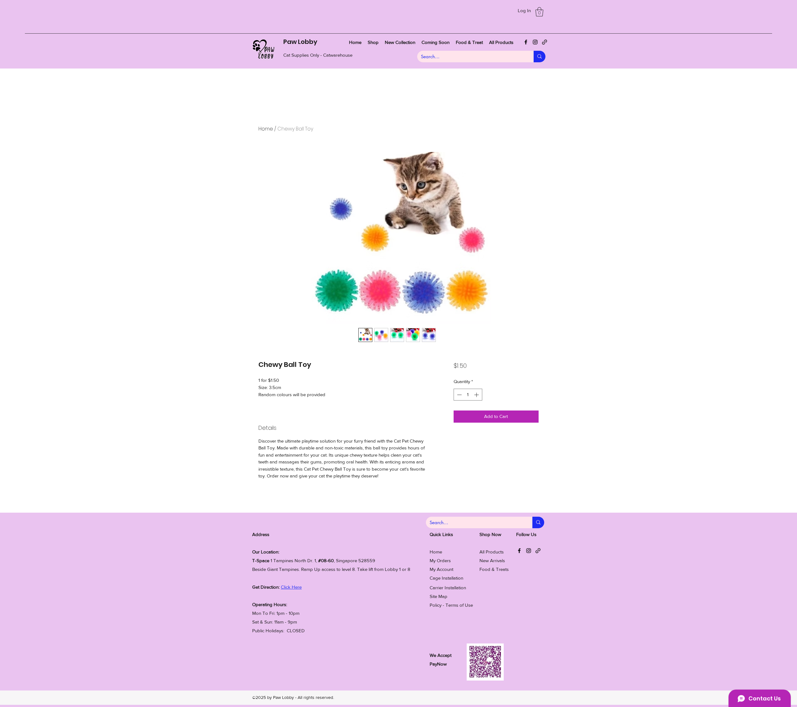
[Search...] (539, 56)
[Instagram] (535, 42)
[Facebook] (526, 42)
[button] (539, 12)
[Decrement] (459, 395)
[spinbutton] (468, 395)
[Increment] (477, 395)
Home (265, 128)
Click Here (291, 587)
